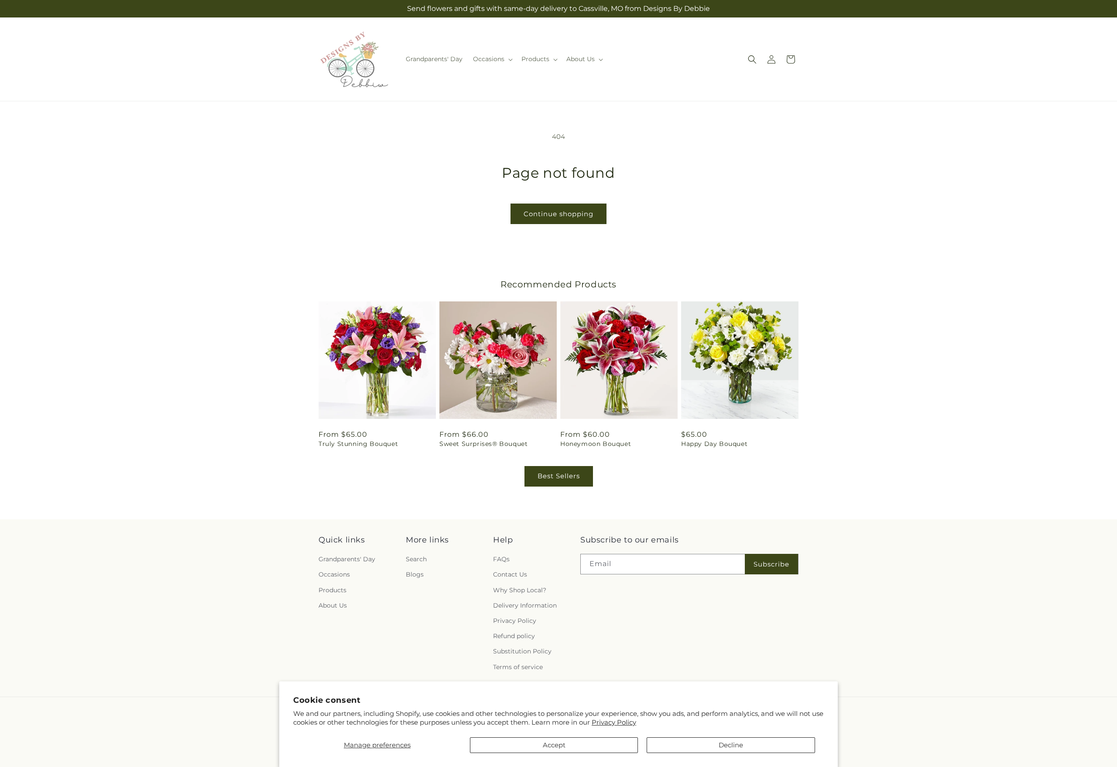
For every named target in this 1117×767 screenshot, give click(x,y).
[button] (492, 59)
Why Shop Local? (519, 590)
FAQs (501, 559)
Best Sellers (559, 476)
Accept (554, 745)
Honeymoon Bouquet (595, 444)
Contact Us (510, 574)
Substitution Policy (522, 651)
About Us (333, 605)
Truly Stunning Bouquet (358, 444)
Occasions (334, 574)
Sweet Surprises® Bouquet (483, 444)
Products (332, 590)
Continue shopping (558, 214)
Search (416, 559)
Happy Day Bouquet (714, 444)
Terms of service (518, 667)
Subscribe (771, 564)
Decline (731, 745)
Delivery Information (525, 605)
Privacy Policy (614, 722)
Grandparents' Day (347, 559)
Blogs (415, 574)
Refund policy (514, 636)
